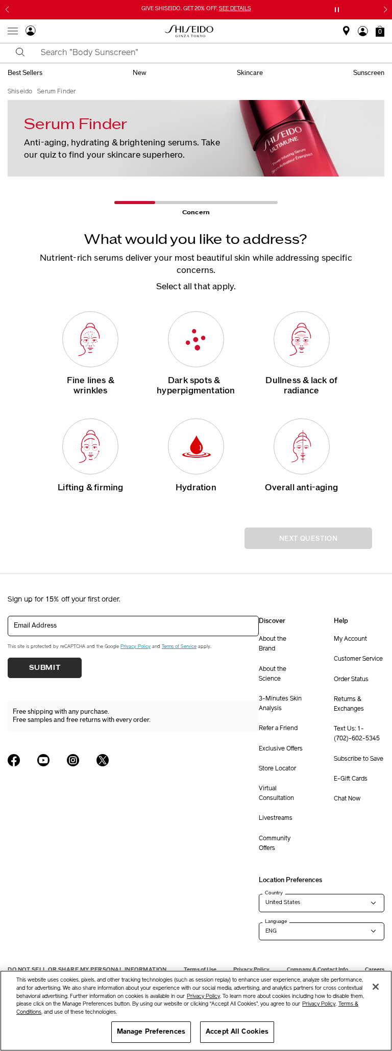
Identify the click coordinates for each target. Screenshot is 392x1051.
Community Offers (274, 844)
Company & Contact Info (317, 969)
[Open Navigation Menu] (13, 31)
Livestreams (275, 818)
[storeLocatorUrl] (346, 34)
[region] (196, 1010)
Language (276, 921)
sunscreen (368, 73)
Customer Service (358, 659)
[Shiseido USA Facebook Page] (14, 760)
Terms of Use (200, 969)
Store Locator (277, 769)
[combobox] (205, 53)
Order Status (351, 680)
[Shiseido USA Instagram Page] (73, 760)
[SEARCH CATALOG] (20, 53)
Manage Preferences (151, 1032)
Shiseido (20, 92)
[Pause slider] (337, 10)
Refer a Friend (278, 728)
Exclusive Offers (281, 749)
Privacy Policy (135, 646)
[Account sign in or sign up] (31, 32)
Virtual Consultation (276, 794)
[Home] (189, 31)
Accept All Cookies (237, 1032)
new (139, 73)
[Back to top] (374, 967)
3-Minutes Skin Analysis (280, 704)
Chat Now (347, 799)
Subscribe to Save (358, 759)
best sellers (25, 73)
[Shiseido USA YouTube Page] (43, 760)
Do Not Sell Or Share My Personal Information (87, 969)
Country (274, 892)
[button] (380, 31)
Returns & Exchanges (349, 704)
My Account (350, 639)
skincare (250, 73)
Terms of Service (179, 646)
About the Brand (272, 644)
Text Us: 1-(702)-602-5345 (357, 734)
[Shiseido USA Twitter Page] (102, 760)
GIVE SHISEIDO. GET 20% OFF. (197, 9)
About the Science (272, 674)
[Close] (375, 986)
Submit (45, 667)
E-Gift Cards (351, 779)
